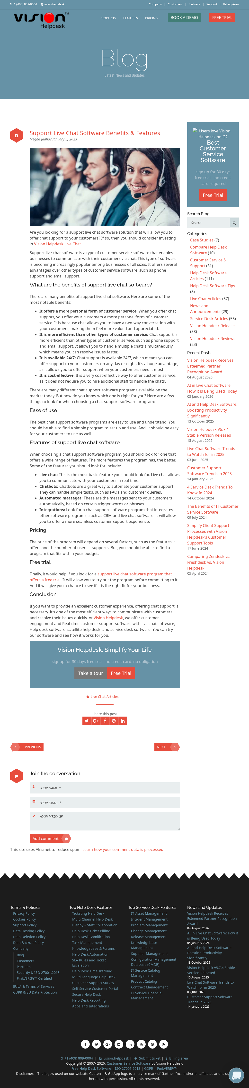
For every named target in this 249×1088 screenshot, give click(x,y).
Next (161, 747)
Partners (194, 4)
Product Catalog (144, 981)
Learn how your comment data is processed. (123, 849)
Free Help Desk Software (91, 1068)
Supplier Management (149, 953)
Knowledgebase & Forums (93, 948)
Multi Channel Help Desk (92, 919)
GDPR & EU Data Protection (35, 992)
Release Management (149, 936)
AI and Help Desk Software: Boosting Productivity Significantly (212, 410)
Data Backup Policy (28, 942)
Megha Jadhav (41, 139)
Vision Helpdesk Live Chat (57, 244)
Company (155, 4)
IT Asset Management (149, 913)
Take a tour (90, 673)
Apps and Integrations (90, 1006)
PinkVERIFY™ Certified (34, 978)
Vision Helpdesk (108, 617)
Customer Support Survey (93, 982)
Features (130, 18)
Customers (175, 4)
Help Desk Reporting (89, 1000)
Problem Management (149, 925)
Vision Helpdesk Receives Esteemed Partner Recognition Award (210, 366)
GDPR (149, 1068)
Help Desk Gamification (91, 936)
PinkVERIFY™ (167, 1068)
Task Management (87, 942)
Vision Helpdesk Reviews (212, 338)
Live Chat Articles (105, 696)
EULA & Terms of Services (33, 986)
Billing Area (231, 4)
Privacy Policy (24, 913)
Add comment (46, 838)
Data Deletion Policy (29, 936)
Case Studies (201, 240)
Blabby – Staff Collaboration (94, 925)
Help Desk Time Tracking (92, 971)
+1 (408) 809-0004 (24, 4)
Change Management (149, 931)
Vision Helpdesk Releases (213, 325)
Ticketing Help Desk (88, 913)
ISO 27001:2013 (127, 1068)
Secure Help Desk (86, 994)
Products (108, 18)
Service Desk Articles (209, 318)
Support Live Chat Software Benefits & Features (95, 133)
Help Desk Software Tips (212, 285)
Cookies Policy (24, 919)
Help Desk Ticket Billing (91, 931)
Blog (20, 955)
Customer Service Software (129, 1063)
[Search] (234, 222)
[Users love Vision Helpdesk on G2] (213, 133)
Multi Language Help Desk (93, 977)
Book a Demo (184, 17)
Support (211, 4)
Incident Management (149, 919)
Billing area (177, 1058)
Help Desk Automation (90, 954)
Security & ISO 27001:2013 (38, 972)
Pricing (151, 18)
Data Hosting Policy (28, 931)
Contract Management (149, 987)
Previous (33, 747)
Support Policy (24, 925)
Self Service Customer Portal (95, 988)
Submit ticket (148, 1058)
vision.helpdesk (53, 4)
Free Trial (222, 17)
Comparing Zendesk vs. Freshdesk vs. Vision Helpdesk (208, 562)
